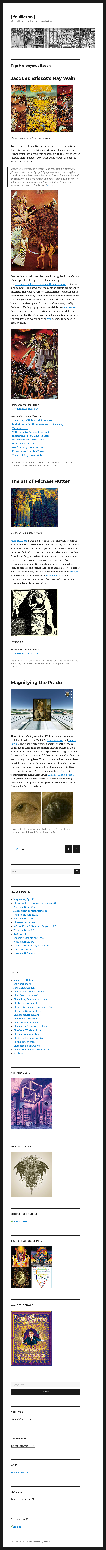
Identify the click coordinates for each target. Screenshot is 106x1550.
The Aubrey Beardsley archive (30, 999)
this (49, 318)
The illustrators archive (26, 1018)
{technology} (47, 829)
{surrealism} (56, 462)
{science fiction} (70, 660)
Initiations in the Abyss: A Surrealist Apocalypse (39, 424)
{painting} (46, 462)
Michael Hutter (19, 540)
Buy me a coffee (19, 1472)
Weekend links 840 (24, 953)
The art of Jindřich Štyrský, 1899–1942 (33, 420)
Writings (18, 1053)
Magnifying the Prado (36, 682)
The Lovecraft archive (25, 1022)
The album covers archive (27, 995)
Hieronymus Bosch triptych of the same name (40, 284)
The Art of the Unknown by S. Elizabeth (35, 903)
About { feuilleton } (24, 980)
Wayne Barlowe (54, 575)
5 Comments (49, 832)
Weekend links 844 (24, 907)
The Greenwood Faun (25, 922)
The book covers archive (27, 1003)
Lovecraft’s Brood (23, 949)
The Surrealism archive (26, 1045)
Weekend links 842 (24, 930)
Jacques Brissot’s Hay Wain (43, 78)
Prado (38, 832)
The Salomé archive (24, 1041)
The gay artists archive (26, 1014)
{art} (30, 462)
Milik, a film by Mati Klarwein (30, 910)
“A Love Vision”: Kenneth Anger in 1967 (34, 926)
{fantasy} (49, 660)
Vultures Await (20, 428)
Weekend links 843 (24, 918)
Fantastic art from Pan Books (28, 451)
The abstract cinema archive (29, 991)
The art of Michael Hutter (40, 481)
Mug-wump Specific (24, 899)
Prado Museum (55, 740)
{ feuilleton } (23, 16)
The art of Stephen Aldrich (27, 455)
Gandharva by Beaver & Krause (29, 447)
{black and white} (37, 660)
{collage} (37, 462)
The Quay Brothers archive (28, 1038)
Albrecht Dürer (62, 829)
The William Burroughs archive (31, 1049)
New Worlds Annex (24, 987)
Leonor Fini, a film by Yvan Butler (31, 945)
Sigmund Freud (50, 465)
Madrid (31, 832)
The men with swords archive (30, 1026)
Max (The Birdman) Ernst (26, 443)
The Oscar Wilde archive (27, 1030)
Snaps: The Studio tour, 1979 (28, 937)
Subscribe (45, 1392)
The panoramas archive (26, 1034)
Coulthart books (22, 983)
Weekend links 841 (23, 941)
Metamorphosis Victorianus (28, 439)
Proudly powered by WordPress (39, 1542)
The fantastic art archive (26, 408)
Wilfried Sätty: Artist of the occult (30, 432)
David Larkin (69, 462)
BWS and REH (20, 934)
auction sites (69, 307)
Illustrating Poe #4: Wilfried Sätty (30, 435)
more (49, 185)
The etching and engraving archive (33, 1007)
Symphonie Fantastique (26, 914)
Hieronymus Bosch (19, 465)
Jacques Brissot (35, 465)
